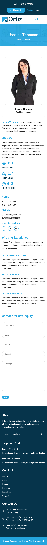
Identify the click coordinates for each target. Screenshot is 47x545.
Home (19, 40)
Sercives (5, 476)
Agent (4, 480)
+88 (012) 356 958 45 (24, 517)
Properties (6, 484)
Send (5, 397)
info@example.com (19, 525)
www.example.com (18, 528)
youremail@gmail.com (11, 214)
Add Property (16, 10)
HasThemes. (23, 541)
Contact (5, 496)
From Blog (6, 492)
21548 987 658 (27, 4)
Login (38, 10)
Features (6, 488)
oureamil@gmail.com (11, 218)
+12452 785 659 (9, 201)
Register (30, 10)
